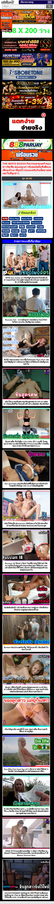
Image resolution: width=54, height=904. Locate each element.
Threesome (37, 223)
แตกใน (23, 235)
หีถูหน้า (5, 235)
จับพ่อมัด (5, 231)
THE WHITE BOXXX (20, 223)
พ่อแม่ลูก (15, 231)
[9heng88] (27, 23)
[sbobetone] (27, 80)
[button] (50, 2)
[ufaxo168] (27, 94)
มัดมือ (23, 231)
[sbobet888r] (27, 65)
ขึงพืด (22, 227)
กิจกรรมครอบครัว (9, 227)
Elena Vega (14, 219)
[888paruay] (27, 124)
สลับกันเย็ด (41, 231)
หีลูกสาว (14, 235)
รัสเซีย (5, 219)
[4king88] (27, 108)
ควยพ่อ (40, 227)
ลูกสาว (31, 231)
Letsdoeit (38, 219)
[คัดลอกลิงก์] (27, 213)
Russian (6, 223)
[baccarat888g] (27, 51)
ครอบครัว (31, 227)
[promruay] (27, 159)
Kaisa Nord (27, 219)
